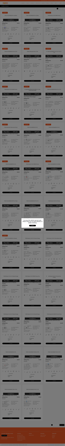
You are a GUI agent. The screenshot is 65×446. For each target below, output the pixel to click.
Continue (32, 225)
